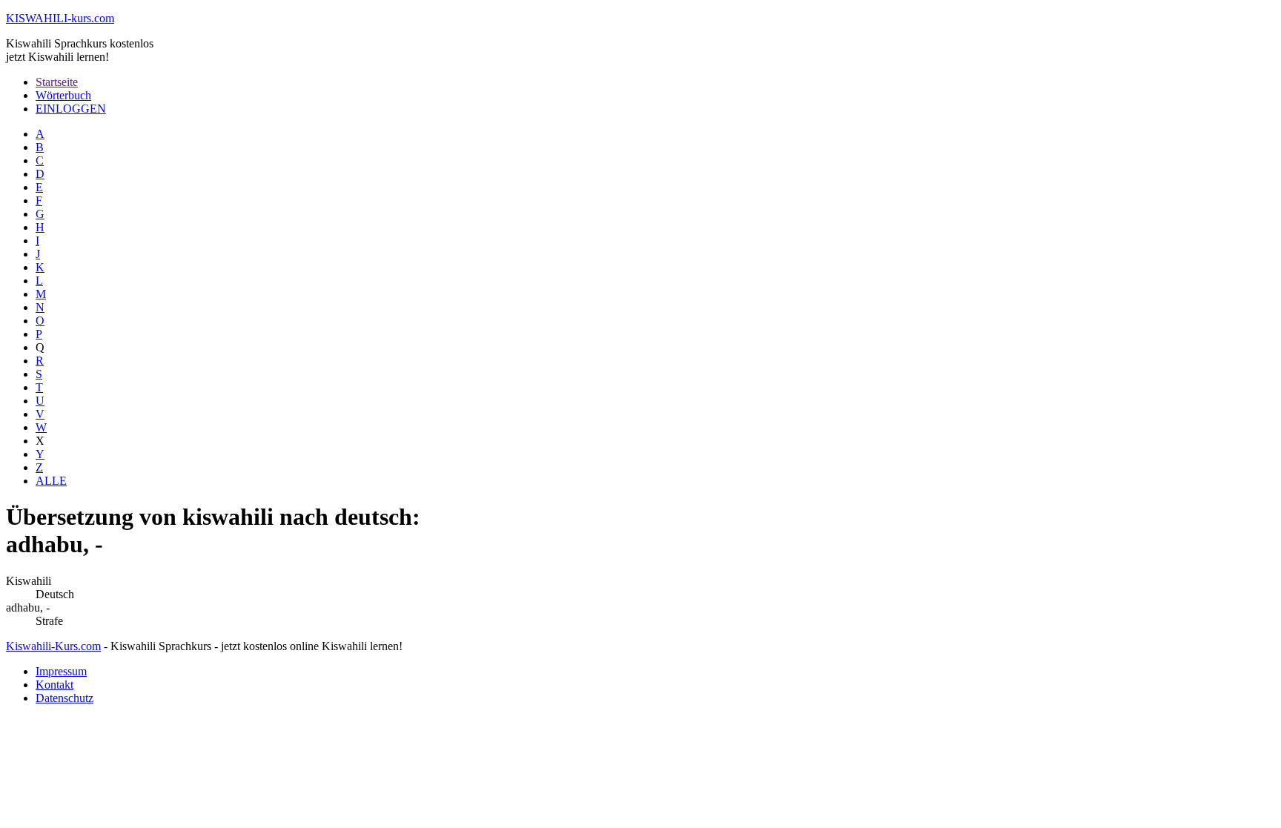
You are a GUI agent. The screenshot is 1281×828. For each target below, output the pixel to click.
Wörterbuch (63, 95)
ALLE (51, 480)
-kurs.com (60, 18)
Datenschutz (64, 698)
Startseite (57, 82)
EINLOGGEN (71, 108)
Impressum (61, 671)
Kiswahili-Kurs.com (53, 646)
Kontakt (54, 684)
